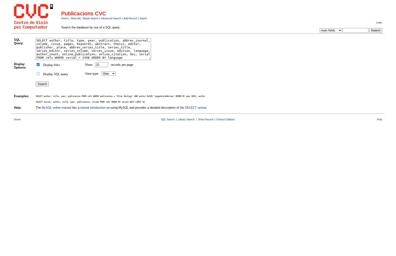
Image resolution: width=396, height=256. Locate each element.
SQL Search (168, 119)
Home (64, 18)
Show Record (205, 119)
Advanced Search (111, 18)
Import (143, 18)
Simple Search (90, 18)
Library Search (186, 119)
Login (379, 22)
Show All (75, 18)
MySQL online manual (56, 107)
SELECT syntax (195, 107)
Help (379, 119)
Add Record (130, 18)
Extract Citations (226, 119)
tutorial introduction (92, 107)
